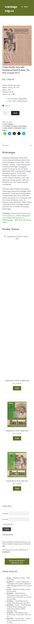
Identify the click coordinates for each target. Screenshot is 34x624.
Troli (15, 113)
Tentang (6, 612)
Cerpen (4, 128)
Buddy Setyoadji (11, 126)
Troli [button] (17, 272)
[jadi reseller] (17, 445)
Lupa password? (7, 418)
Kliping (10, 124)
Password (5, 403)
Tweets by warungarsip (9, 523)
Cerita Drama (22, 126)
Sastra (24, 128)
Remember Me (8, 408)
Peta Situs (14, 612)
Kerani (21, 612)
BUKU (9, 462)
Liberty (10, 128)
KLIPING (10, 465)
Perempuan (17, 128)
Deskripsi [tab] (5, 145)
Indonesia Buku (16, 610)
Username (5, 397)
